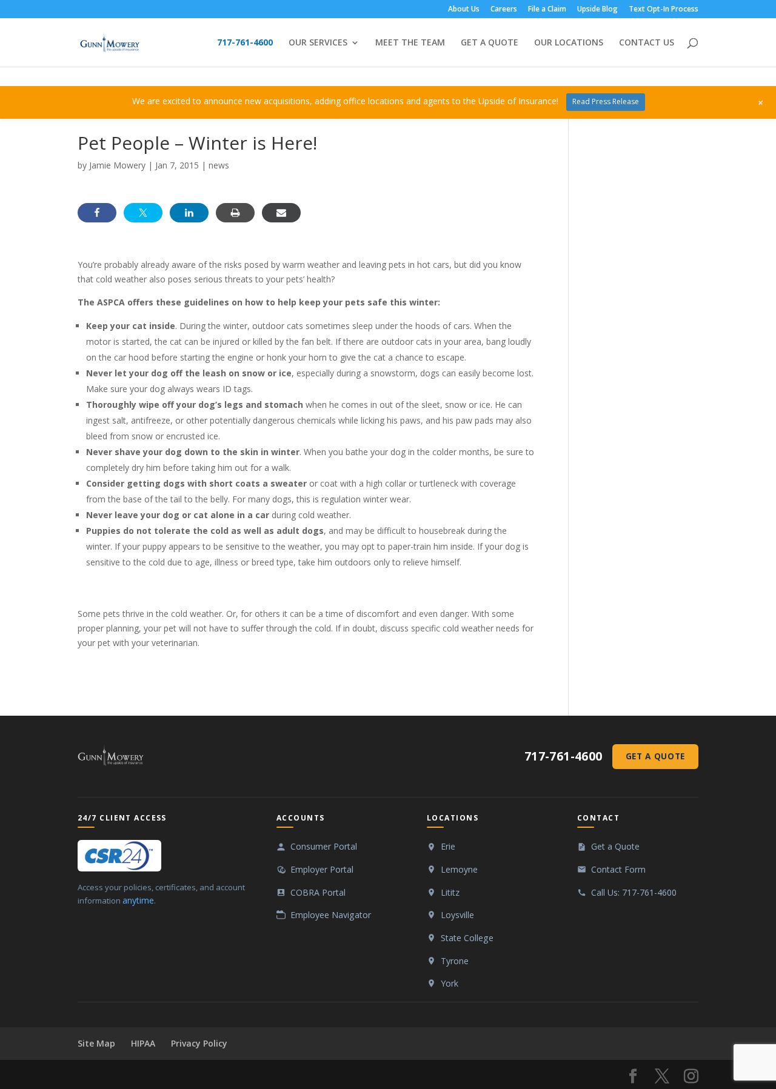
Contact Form (618, 869)
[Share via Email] (281, 212)
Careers (503, 9)
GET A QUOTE (489, 43)
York (449, 983)
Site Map (96, 1043)
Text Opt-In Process (663, 9)
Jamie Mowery (117, 165)
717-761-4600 (245, 43)
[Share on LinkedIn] (189, 212)
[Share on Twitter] (143, 212)
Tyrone (455, 961)
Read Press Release (605, 101)
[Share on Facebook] (97, 212)
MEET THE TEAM (410, 43)
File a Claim (547, 9)
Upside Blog (597, 9)
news (219, 165)
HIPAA (143, 1043)
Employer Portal (321, 869)
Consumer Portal (323, 846)
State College (467, 938)
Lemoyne (459, 869)
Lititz (450, 892)
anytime (138, 900)
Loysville (457, 915)
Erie (448, 846)
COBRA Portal (318, 892)
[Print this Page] (235, 212)
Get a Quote (655, 756)
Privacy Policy (199, 1043)
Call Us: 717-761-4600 (634, 892)
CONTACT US (646, 43)
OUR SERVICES (318, 43)
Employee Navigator (330, 915)
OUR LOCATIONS (568, 43)
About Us (464, 9)
